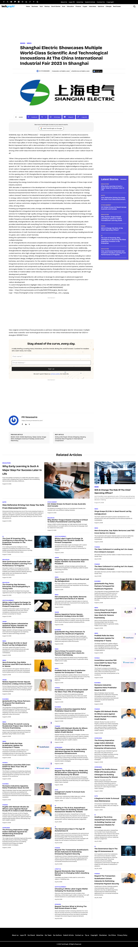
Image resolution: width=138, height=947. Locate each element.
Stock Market (106, 205)
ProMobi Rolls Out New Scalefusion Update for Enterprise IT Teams (12, 745)
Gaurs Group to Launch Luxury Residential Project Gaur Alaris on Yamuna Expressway (17, 726)
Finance (5, 805)
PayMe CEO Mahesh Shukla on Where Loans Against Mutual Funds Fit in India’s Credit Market (16, 809)
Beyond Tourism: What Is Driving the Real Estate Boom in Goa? (71, 907)
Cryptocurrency (8, 600)
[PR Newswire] (38, 71)
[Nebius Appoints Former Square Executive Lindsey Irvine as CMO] (43, 685)
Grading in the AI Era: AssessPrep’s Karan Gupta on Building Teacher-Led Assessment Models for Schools (71, 810)
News (29, 43)
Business (5, 699)
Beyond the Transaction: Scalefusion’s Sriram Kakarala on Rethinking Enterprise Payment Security (71, 852)
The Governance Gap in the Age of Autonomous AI (70, 830)
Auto (103, 195)
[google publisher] (37, 2)
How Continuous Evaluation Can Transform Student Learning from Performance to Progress (113, 252)
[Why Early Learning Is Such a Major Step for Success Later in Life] (67, 480)
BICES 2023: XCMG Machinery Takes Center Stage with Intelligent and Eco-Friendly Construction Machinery (28, 438)
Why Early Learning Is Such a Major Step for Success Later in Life (112, 188)
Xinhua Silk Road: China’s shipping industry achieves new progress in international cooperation (70, 438)
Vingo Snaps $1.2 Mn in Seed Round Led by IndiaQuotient (14, 644)
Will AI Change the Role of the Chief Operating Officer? (112, 229)
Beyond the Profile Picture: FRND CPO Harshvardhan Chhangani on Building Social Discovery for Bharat (71, 773)
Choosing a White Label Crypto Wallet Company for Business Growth (71, 890)
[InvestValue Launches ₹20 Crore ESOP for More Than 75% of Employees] (43, 768)
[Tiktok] (30, 2)
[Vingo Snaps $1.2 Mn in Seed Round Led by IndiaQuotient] (43, 646)
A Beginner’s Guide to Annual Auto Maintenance (70, 793)
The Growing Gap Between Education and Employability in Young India (16, 586)
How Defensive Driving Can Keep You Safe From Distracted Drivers (113, 198)
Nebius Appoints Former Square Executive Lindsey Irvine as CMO (16, 683)
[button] (134, 6)
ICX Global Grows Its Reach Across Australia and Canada (113, 208)
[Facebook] (3, 2)
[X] (29, 424)
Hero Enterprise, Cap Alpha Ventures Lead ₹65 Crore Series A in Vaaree (16, 664)
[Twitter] (7, 2)
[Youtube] (11, 2)
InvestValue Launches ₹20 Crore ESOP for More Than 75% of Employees (16, 767)
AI (101, 235)
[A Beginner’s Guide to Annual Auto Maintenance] (128, 800)
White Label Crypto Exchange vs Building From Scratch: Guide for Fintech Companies (16, 604)
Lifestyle (58, 869)
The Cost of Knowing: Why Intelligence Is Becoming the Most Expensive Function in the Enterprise (113, 240)
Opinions (58, 904)
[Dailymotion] (18, 2)
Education (105, 184)
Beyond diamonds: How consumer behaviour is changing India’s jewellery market (72, 873)
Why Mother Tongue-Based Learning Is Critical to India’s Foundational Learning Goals (111, 218)
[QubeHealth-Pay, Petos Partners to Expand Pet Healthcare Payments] (43, 704)
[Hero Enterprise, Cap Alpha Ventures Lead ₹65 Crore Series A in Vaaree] (43, 666)
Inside (22, 43)
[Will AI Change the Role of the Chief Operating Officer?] (115, 473)
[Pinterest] (33, 2)
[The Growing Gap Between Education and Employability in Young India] (43, 588)
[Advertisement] (69, 26)
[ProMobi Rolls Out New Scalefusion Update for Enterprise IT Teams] (43, 747)
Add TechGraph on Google (52, 128)
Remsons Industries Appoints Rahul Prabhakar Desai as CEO (15, 787)
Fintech (5, 762)
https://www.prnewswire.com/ (32, 420)
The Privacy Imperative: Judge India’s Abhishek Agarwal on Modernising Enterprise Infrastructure (15, 833)
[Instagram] (22, 2)
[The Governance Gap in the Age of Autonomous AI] (128, 851)
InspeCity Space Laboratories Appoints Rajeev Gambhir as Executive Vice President (15, 625)
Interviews (6, 827)
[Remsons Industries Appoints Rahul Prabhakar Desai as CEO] (43, 789)
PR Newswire (45, 71)
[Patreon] (15, 2)
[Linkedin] (26, 2)
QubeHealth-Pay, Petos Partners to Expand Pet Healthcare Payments (16, 703)
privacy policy (55, 374)
